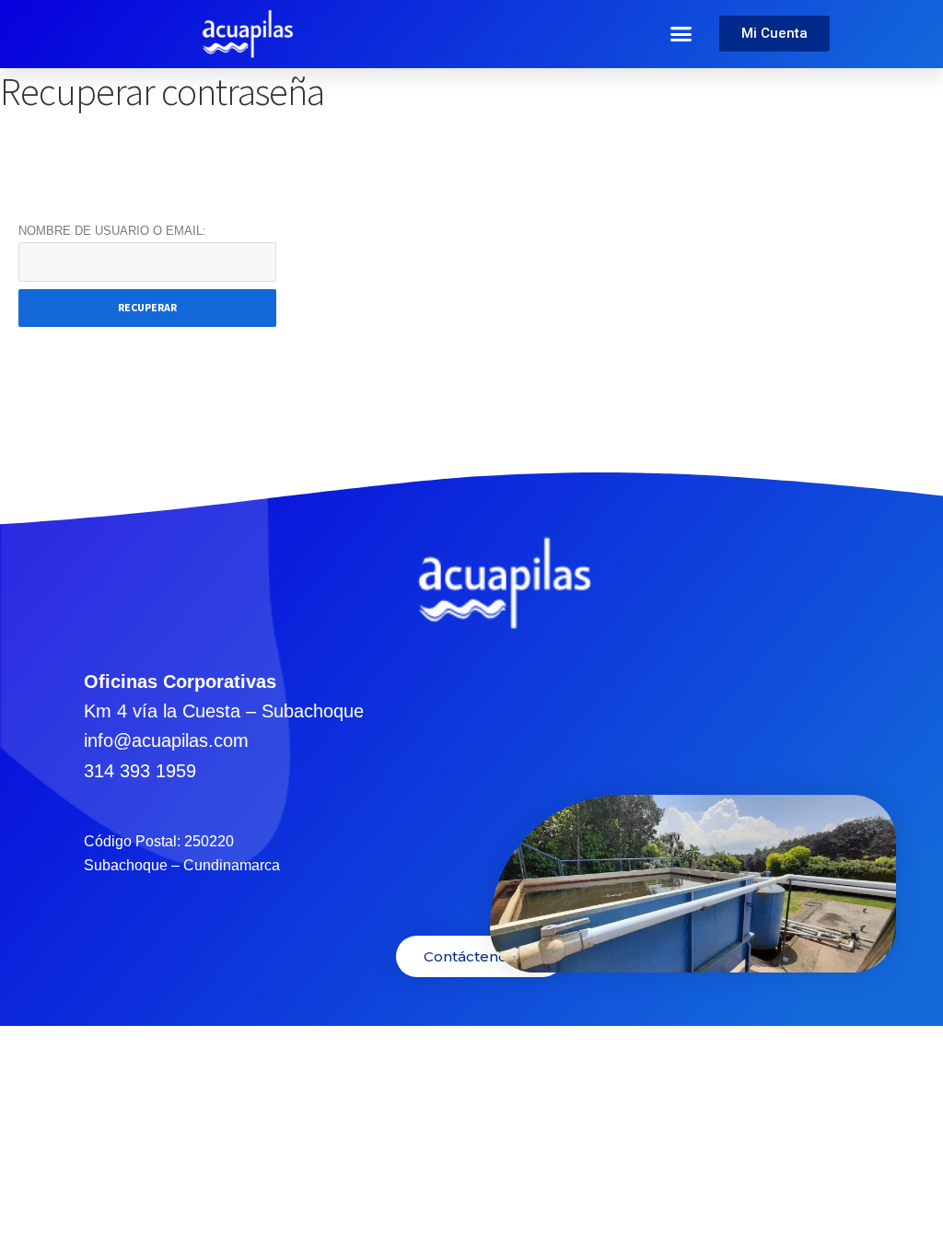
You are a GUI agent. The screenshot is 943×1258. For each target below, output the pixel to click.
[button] (681, 34)
